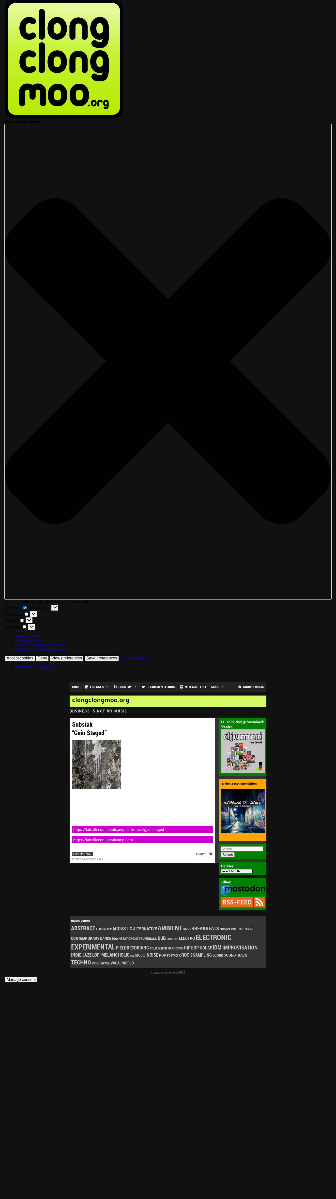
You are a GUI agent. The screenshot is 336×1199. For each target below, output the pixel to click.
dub (162, 937)
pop (162, 955)
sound (218, 955)
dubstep (172, 938)
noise (152, 955)
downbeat (120, 938)
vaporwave (101, 963)
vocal (116, 963)
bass (187, 928)
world (128, 963)
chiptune (237, 929)
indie (76, 955)
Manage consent (21, 979)
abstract (83, 928)
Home (76, 686)
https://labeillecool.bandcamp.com (103, 839)
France (201, 854)
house (206, 948)
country (125, 686)
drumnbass (148, 938)
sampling (202, 955)
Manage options (27, 636)
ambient (170, 927)
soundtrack (235, 955)
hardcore (175, 948)
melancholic (115, 954)
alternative (145, 929)
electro (187, 938)
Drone (133, 938)
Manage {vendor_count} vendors (41, 645)
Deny (42, 658)
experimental (82, 854)
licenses (97, 686)
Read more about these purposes (40, 649)
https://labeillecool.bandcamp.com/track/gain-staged (118, 829)
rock (186, 954)
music (140, 955)
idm (217, 947)
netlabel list (195, 686)
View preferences (66, 658)
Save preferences (101, 658)
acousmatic (104, 929)
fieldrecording (132, 948)
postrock (174, 955)
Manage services (28, 640)
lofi (96, 954)
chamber (225, 929)
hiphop (191, 948)
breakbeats (205, 928)
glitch (162, 948)
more (215, 686)
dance (105, 938)
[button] (168, 361)
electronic (213, 937)
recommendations (161, 686)
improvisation (240, 947)
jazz (87, 955)
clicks (249, 929)
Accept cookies (20, 658)
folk (153, 948)
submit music (253, 686)
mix (132, 955)
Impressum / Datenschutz (34, 667)
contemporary (85, 938)
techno (81, 962)
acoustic (122, 928)
